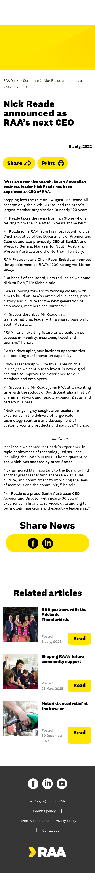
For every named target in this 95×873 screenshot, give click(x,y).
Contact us (50, 830)
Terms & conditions (34, 820)
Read (79, 638)
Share (14, 163)
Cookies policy (44, 811)
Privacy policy (65, 820)
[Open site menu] (84, 11)
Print (48, 163)
